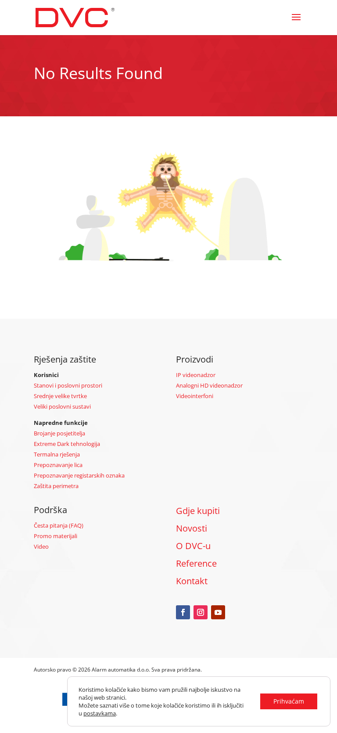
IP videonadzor (195, 375)
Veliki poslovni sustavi (62, 406)
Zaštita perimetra (56, 486)
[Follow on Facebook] (183, 612)
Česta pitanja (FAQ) (58, 525)
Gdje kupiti (198, 511)
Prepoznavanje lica (58, 465)
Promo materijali (55, 536)
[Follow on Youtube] (218, 612)
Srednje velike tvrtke (60, 396)
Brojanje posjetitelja (59, 433)
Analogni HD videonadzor (209, 385)
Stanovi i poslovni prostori (68, 385)
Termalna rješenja (57, 454)
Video (41, 546)
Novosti (191, 528)
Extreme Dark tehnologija (67, 444)
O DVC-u (193, 546)
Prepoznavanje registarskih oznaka (79, 475)
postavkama (99, 713)
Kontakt (192, 581)
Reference (196, 563)
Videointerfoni (194, 396)
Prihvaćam (288, 701)
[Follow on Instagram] (201, 612)
